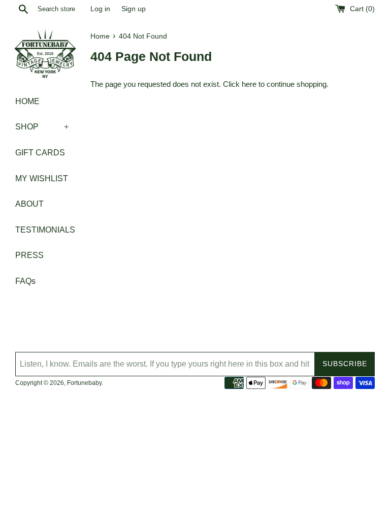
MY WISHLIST (41, 178)
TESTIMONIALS (42, 229)
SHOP (42, 126)
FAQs (25, 281)
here (249, 84)
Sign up (133, 9)
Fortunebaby (84, 382)
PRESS (29, 255)
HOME (27, 101)
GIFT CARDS (40, 152)
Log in (100, 9)
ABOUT (29, 204)
